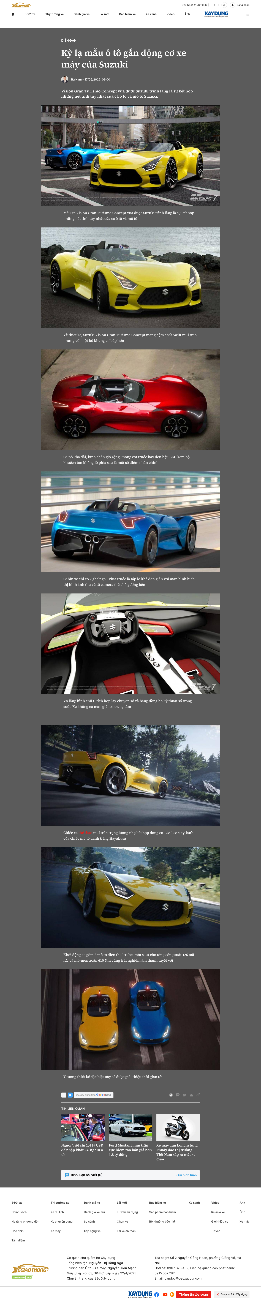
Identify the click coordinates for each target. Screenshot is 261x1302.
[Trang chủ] (13, 14)
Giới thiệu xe (219, 1221)
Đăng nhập (243, 5)
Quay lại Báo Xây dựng (234, 1294)
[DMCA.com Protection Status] (22, 1277)
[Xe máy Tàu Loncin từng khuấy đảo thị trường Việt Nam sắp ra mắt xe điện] (178, 1127)
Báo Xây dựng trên (85, 1095)
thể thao (85, 832)
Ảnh (187, 14)
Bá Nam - (77, 79)
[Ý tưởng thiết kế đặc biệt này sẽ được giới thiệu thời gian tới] (130, 1019)
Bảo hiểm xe (127, 14)
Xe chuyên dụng (61, 1221)
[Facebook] (157, 1295)
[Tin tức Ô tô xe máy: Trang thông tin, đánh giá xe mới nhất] (21, 4)
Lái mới (104, 14)
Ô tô (242, 1212)
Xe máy (56, 1231)
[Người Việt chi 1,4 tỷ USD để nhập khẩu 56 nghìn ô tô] (83, 1127)
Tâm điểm (18, 1240)
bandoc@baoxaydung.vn (183, 1278)
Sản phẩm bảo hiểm (162, 1212)
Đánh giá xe (82, 14)
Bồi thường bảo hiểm (163, 1221)
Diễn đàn (69, 41)
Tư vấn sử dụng (127, 1212)
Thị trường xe (54, 14)
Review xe (218, 1212)
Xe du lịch (57, 1212)
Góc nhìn (18, 1231)
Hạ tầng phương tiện (25, 1221)
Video (171, 14)
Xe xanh (151, 14)
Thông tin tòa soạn (193, 1294)
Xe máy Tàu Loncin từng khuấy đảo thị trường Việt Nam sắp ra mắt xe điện (177, 1152)
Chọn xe (122, 1221)
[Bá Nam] (64, 79)
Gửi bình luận (186, 1175)
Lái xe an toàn (126, 1231)
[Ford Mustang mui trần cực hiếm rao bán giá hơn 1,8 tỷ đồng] (130, 1127)
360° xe (30, 14)
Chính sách (19, 1212)
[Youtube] (165, 1295)
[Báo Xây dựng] (216, 14)
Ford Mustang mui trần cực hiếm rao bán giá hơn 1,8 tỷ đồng (130, 1150)
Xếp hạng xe (92, 1231)
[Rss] (172, 1294)
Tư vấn (215, 1231)
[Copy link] (198, 1095)
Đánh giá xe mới (94, 1212)
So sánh (89, 1221)
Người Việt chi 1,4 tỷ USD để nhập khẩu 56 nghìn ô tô (82, 1150)
